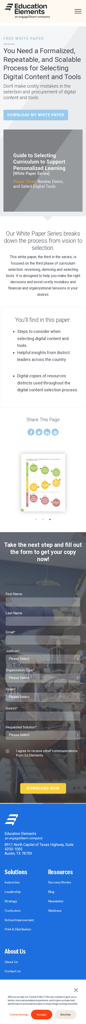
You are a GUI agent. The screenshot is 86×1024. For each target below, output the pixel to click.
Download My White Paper (35, 115)
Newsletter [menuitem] (56, 901)
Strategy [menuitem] (11, 901)
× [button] (76, 989)
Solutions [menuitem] (16, 872)
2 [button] (43, 519)
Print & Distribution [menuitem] (18, 929)
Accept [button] (42, 1014)
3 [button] (50, 519)
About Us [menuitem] (15, 951)
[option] (43, 482)
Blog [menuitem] (51, 891)
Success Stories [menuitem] (59, 882)
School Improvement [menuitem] (19, 919)
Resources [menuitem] (60, 872)
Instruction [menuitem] (12, 882)
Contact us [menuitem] (12, 971)
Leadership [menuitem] (12, 891)
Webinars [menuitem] (55, 910)
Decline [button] (66, 1014)
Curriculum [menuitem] (12, 910)
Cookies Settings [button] (19, 1014)
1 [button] (36, 519)
